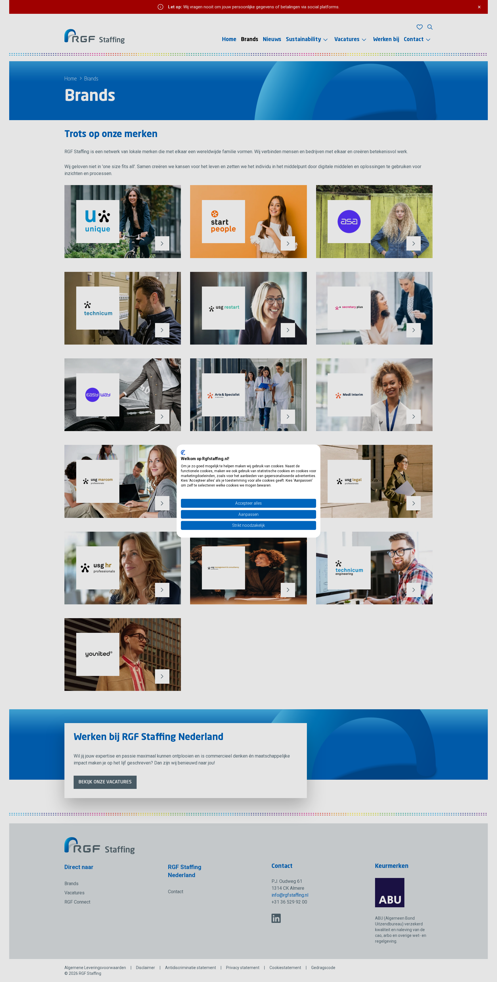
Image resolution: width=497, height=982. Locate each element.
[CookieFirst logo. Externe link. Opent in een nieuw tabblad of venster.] (183, 452)
